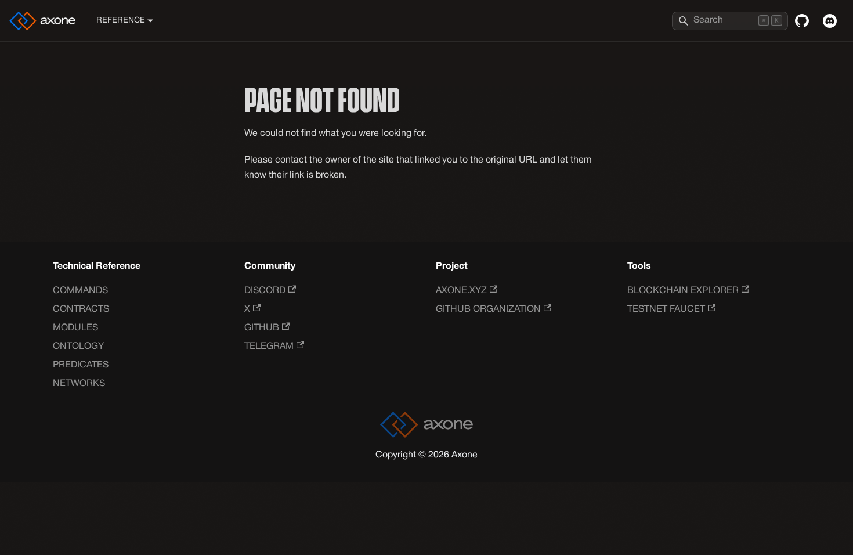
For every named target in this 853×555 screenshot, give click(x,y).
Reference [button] (120, 20)
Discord (264, 291)
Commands (80, 291)
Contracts (81, 309)
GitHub (261, 328)
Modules (75, 328)
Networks (79, 384)
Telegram (269, 347)
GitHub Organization (488, 309)
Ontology (78, 347)
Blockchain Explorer (683, 291)
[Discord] (830, 21)
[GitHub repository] (802, 21)
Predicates (81, 365)
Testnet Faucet (666, 309)
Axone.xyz (461, 291)
